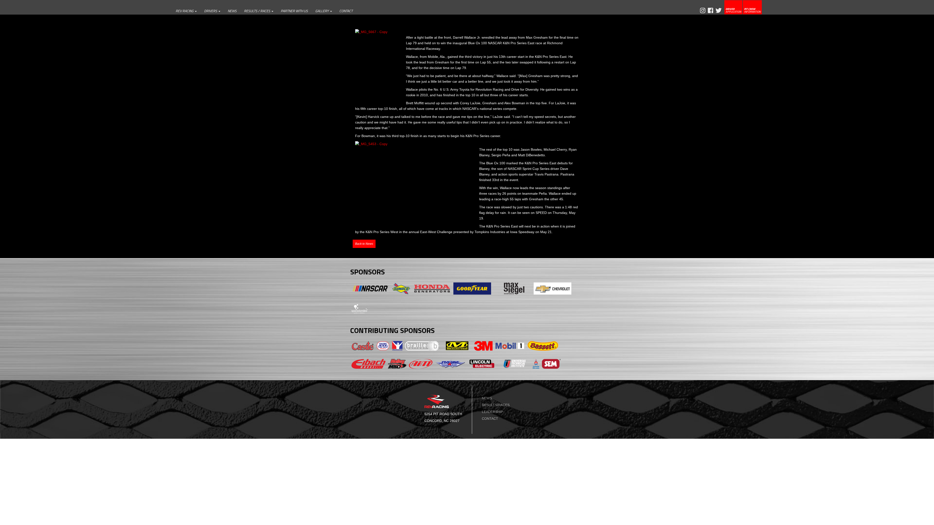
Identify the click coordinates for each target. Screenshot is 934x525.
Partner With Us (294, 10)
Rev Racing (185, 10)
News (232, 10)
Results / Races (257, 10)
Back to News (364, 243)
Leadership (492, 412)
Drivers (211, 10)
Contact (346, 10)
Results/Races (496, 405)
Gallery (322, 10)
